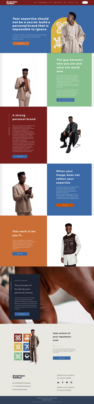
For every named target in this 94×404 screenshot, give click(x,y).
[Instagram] (71, 382)
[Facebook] (62, 382)
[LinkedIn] (58, 382)
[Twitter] (67, 382)
